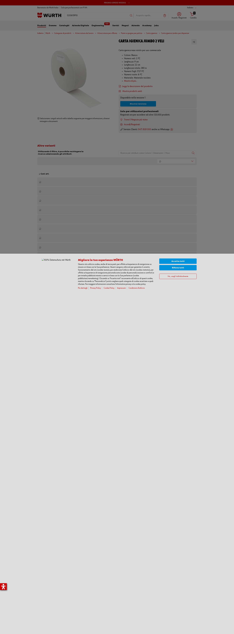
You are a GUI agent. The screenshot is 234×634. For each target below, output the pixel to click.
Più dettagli (82, 288)
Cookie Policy (109, 288)
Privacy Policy (95, 288)
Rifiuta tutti (178, 268)
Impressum (121, 288)
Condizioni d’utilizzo (137, 288)
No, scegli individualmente (178, 276)
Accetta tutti (178, 261)
